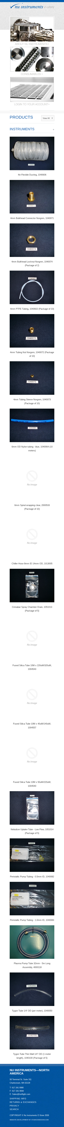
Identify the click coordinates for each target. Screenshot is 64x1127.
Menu (23, 14)
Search (14, 1109)
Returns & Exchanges (23, 1102)
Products (21, 117)
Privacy (14, 1106)
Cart (41, 14)
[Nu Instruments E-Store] (32, 6)
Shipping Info (18, 1099)
